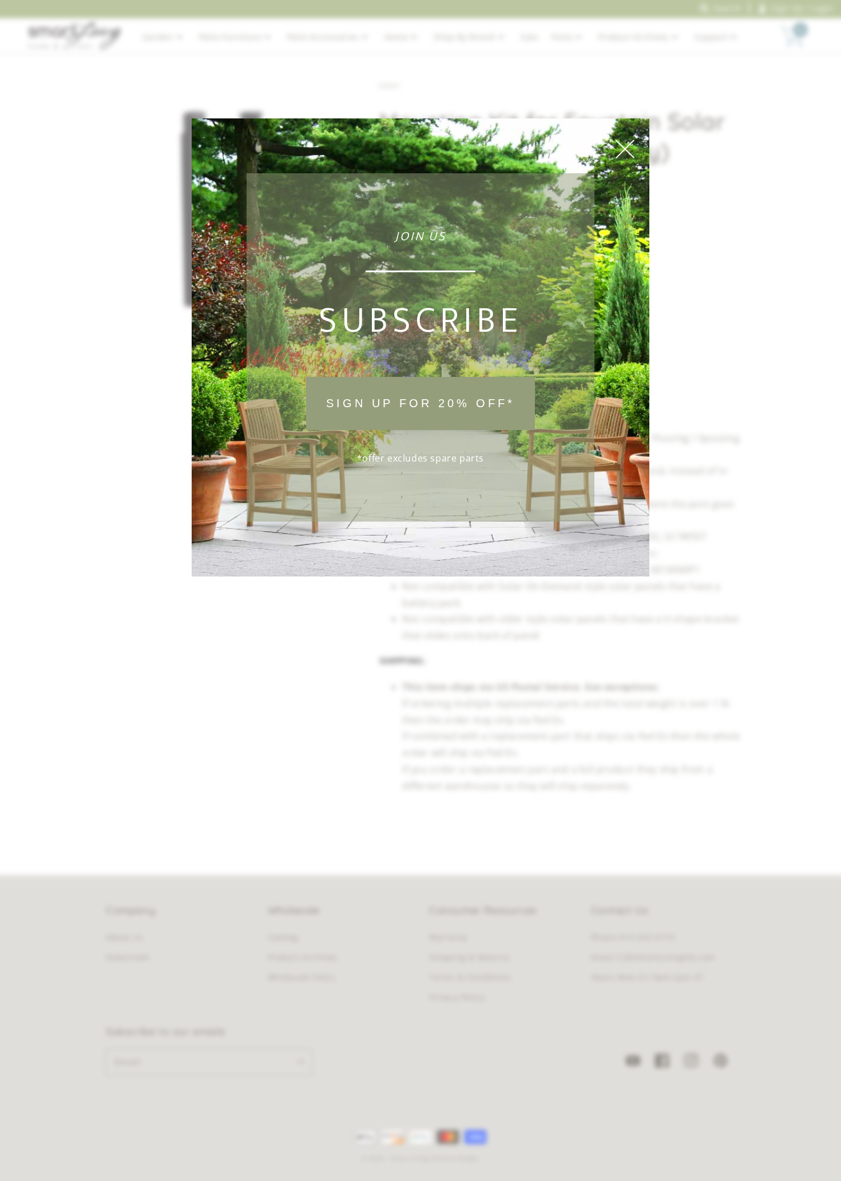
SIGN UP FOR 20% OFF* (420, 403)
